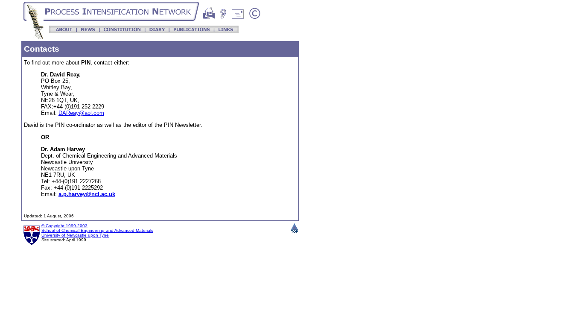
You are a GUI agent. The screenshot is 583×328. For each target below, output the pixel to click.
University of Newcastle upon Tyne (75, 235)
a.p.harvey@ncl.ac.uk (86, 194)
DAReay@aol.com (81, 113)
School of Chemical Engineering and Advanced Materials (97, 230)
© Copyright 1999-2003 (64, 225)
